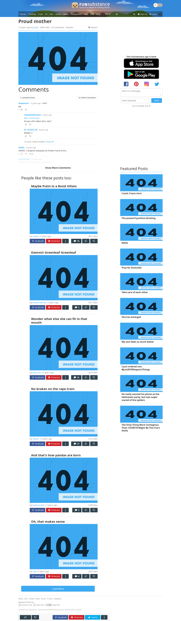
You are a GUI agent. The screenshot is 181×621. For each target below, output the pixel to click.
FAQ (25, 599)
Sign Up (143, 14)
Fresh (40, 14)
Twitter (94, 617)
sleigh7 (36, 438)
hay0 (36, 27)
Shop (86, 14)
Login (154, 14)
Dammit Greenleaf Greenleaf (53, 252)
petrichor (37, 372)
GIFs (51, 14)
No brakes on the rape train (52, 389)
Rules (38, 599)
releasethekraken (32, 114)
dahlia (21, 147)
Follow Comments (88, 97)
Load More (58, 588)
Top (107, 14)
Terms (43, 599)
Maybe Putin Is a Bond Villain (54, 186)
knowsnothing (39, 302)
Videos (58, 14)
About (20, 599)
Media (66, 14)
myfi (34, 571)
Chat (92, 14)
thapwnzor (23, 103)
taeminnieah (39, 505)
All (46, 14)
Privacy (50, 599)
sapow (36, 236)
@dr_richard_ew (31, 118)
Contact (32, 599)
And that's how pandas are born (56, 455)
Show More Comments (58, 167)
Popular (23, 14)
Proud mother (35, 21)
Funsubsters (76, 14)
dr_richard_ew (31, 129)
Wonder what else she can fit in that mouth (59, 321)
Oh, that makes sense (48, 521)
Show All (50, 141)
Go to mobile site (140, 106)
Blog (98, 14)
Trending (32, 14)
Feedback (57, 599)
